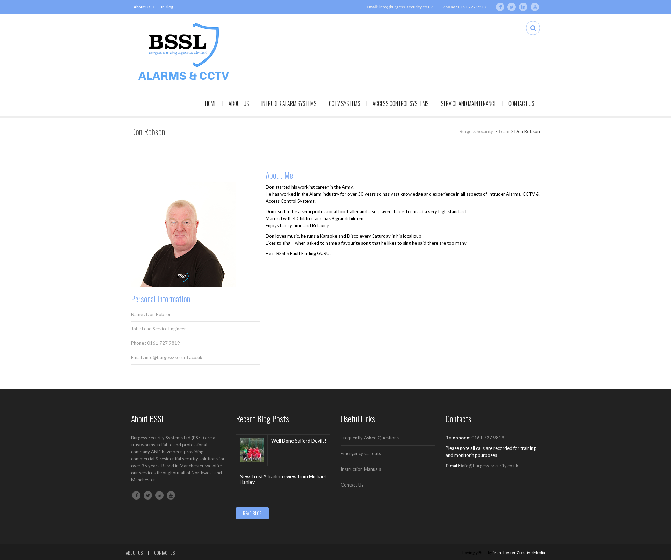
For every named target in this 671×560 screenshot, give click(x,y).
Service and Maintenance (468, 103)
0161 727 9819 (472, 6)
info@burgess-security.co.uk (406, 6)
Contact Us (521, 103)
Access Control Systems (401, 103)
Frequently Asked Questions (370, 437)
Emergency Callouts (361, 453)
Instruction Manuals (361, 469)
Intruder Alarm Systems (289, 103)
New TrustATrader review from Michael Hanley (283, 479)
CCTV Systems (344, 103)
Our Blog (164, 6)
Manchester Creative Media (519, 552)
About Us (142, 6)
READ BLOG (252, 513)
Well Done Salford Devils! (298, 441)
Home (210, 103)
